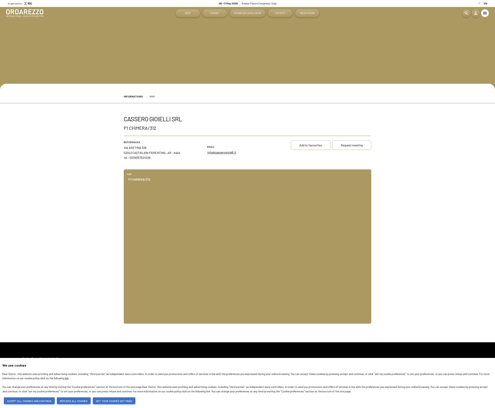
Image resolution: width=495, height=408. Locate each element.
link (67, 378)
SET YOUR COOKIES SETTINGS (114, 401)
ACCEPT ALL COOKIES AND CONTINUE (29, 401)
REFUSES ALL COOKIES (74, 401)
